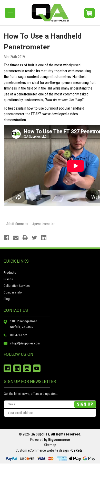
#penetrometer (43, 223)
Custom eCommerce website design (42, 450)
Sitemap (50, 445)
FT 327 (36, 114)
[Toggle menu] (10, 13)
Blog (7, 299)
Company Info (13, 292)
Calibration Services (17, 286)
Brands (8, 279)
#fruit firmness (17, 223)
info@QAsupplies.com (25, 343)
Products (10, 272)
